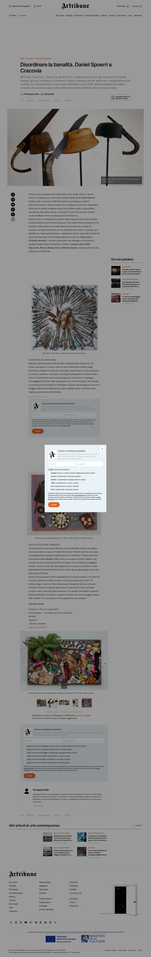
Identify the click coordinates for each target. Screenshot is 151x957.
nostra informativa (79, 495)
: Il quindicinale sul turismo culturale (65, 486)
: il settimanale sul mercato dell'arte (66, 476)
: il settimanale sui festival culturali (64, 489)
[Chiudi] (102, 448)
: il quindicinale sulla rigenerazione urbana (68, 480)
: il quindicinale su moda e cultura (64, 483)
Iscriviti (53, 505)
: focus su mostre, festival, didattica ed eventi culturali (73, 473)
